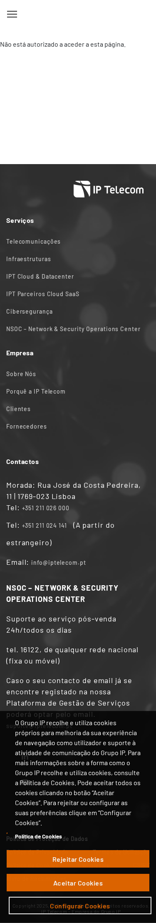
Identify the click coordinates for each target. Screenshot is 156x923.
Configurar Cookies (80, 906)
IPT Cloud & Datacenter (40, 276)
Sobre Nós (21, 373)
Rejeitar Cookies (78, 859)
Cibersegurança (29, 311)
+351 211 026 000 (45, 507)
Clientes (18, 408)
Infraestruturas (28, 258)
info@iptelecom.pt (58, 562)
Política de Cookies (38, 836)
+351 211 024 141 (44, 525)
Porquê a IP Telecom (36, 391)
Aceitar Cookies (78, 883)
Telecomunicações (33, 241)
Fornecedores (26, 426)
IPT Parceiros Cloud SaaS (42, 293)
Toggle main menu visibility (12, 13)
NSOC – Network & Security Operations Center (73, 328)
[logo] (78, 14)
